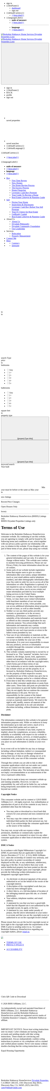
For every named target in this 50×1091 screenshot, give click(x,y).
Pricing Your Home (20, 200)
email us (25, 929)
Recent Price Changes (10, 499)
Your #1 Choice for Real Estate (25, 209)
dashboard (16, 8)
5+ (10, 381)
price (3, 358)
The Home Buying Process (23, 183)
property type (6, 413)
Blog (8, 238)
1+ (10, 370)
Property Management (21, 233)
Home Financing (19, 188)
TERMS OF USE (14, 940)
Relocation (16, 231)
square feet (5, 408)
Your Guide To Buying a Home (25, 192)
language (15, 243)
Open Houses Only (9, 504)
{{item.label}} (18, 15)
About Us (16, 219)
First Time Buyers (19, 178)
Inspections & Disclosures (23, 202)
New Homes (17, 180)
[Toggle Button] (25, 61)
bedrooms (5, 363)
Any (11, 367)
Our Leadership (18, 226)
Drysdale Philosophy (20, 221)
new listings (6, 494)
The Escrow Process (20, 185)
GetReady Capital (19, 212)
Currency (16, 241)
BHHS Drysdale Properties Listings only (18, 518)
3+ (10, 375)
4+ (10, 378)
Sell (8, 197)
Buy (8, 176)
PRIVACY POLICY (15, 942)
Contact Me (11, 236)
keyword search (7, 462)
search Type (6, 355)
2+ (10, 373)
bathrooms (5, 385)
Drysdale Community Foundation (26, 224)
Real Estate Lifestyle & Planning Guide (28, 195)
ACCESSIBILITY (14, 947)
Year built (5, 464)
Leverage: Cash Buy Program (24, 190)
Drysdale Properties (40, 1078)
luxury (4, 509)
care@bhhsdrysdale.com (11, 1085)
